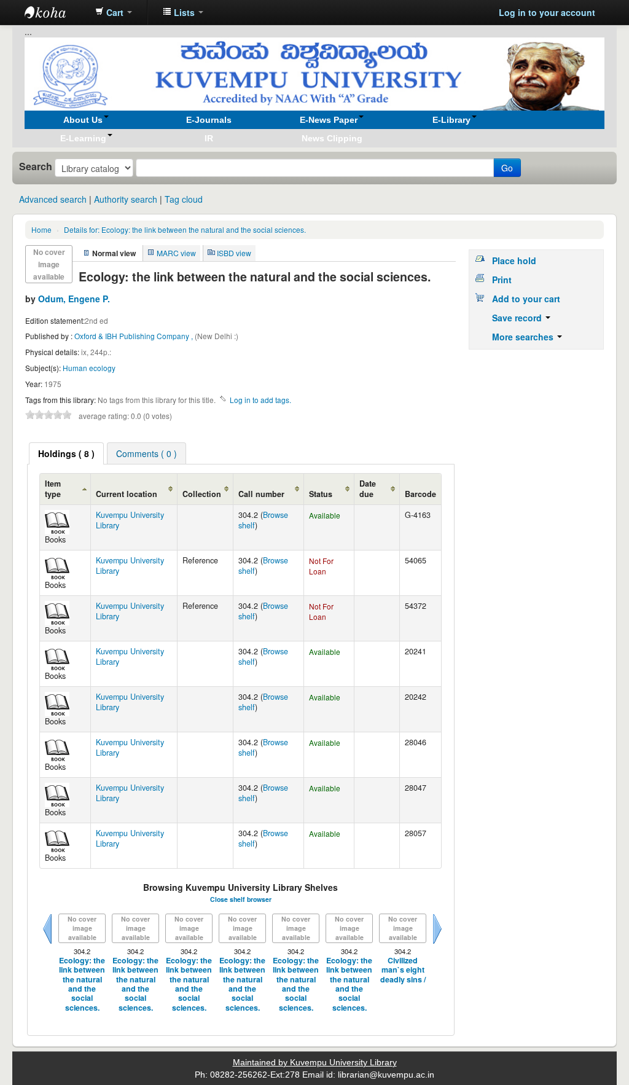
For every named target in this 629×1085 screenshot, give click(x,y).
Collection (201, 493)
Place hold (514, 260)
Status (320, 493)
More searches (524, 337)
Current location (126, 493)
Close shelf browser (241, 899)
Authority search (125, 199)
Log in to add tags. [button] (260, 399)
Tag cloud (184, 199)
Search (35, 166)
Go (507, 168)
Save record (518, 317)
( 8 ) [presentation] (66, 453)
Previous (47, 943)
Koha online (55, 12)
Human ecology (89, 367)
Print (502, 279)
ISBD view (234, 253)
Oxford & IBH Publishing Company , (134, 336)
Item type (53, 488)
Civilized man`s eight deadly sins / (403, 970)
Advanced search (53, 199)
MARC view (176, 253)
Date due (367, 488)
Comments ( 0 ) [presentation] (146, 453)
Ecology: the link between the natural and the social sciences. (185, 229)
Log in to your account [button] (547, 12)
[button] (113, 12)
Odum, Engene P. (74, 298)
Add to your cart (526, 298)
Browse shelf (263, 520)
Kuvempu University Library (130, 520)
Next (437, 943)
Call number (261, 493)
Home (41, 229)
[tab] (66, 453)
